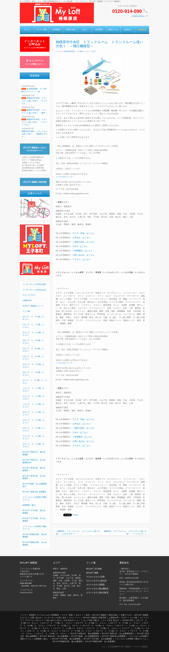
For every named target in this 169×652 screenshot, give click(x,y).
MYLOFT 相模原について (33, 306)
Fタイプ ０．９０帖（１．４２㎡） (64, 625)
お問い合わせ (35, 618)
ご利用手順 (34, 182)
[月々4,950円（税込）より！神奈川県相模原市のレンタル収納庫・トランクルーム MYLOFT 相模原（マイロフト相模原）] (57, 13)
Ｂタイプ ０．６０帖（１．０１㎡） (91, 623)
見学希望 (99, 29)
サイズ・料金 (41, 29)
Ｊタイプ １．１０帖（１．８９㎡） (68, 628)
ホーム (27, 29)
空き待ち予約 (127, 620)
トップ (23, 615)
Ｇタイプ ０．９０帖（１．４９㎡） (98, 625)
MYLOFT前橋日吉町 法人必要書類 (100, 641)
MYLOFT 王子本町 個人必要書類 (66, 639)
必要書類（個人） (29, 505)
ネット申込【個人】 (91, 620)
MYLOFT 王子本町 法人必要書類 (97, 639)
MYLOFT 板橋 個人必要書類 (34, 492)
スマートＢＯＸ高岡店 (95, 584)
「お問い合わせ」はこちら (82, 255)
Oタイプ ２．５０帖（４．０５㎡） (111, 631)
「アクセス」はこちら (80, 259)
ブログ (93, 51)
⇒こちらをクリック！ (65, 177)
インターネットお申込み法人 (34, 290)
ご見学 (87, 615)
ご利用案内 (55, 29)
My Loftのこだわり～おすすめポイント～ (63, 620)
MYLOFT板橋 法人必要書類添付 (85, 636)
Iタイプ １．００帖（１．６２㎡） (35, 628)
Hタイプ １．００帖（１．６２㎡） (132, 625)
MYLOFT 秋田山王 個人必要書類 (84, 633)
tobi (80, 51)
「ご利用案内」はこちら (81, 250)
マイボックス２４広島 (95, 577)
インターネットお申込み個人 (34, 284)
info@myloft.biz (138, 16)
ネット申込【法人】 (111, 620)
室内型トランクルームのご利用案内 (44, 615)
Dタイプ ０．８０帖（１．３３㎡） (125, 623)
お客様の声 (27, 300)
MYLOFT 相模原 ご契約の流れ (105, 615)
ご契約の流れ (70, 29)
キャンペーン (34, 62)
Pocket (75, 515)
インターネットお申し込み (55, 618)
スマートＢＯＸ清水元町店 (97, 592)
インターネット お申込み (35, 43)
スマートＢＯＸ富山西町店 (97, 588)
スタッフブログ (28, 295)
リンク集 (26, 311)
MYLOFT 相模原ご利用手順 (94, 618)
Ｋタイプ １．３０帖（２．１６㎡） (103, 628)
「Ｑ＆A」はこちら (79, 246)
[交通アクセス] (35, 208)
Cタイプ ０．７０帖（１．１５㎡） (57, 623)
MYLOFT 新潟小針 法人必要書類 (54, 636)
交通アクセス (113, 29)
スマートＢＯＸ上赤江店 (96, 581)
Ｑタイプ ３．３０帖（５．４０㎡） (51, 633)
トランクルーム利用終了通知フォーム (130, 639)
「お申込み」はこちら (80, 237)
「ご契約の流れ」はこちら (82, 242)
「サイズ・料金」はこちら (82, 233)
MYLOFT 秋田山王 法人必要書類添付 (118, 633)
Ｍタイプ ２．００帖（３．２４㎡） (43, 631)
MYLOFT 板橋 (92, 573)
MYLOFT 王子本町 (94, 569)
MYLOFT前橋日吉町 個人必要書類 (67, 641)
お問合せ (127, 29)
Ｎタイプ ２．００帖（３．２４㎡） (77, 631)
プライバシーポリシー (34, 620)
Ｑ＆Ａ (84, 29)
